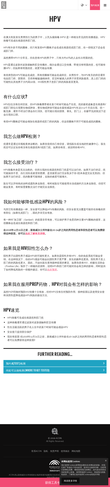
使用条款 (65, 451)
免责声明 (54, 451)
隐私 (46, 451)
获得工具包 (53, 482)
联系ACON (37, 451)
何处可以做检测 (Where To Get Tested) (27, 370)
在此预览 (52, 269)
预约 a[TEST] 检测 (15, 363)
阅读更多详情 (70, 480)
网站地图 (76, 451)
